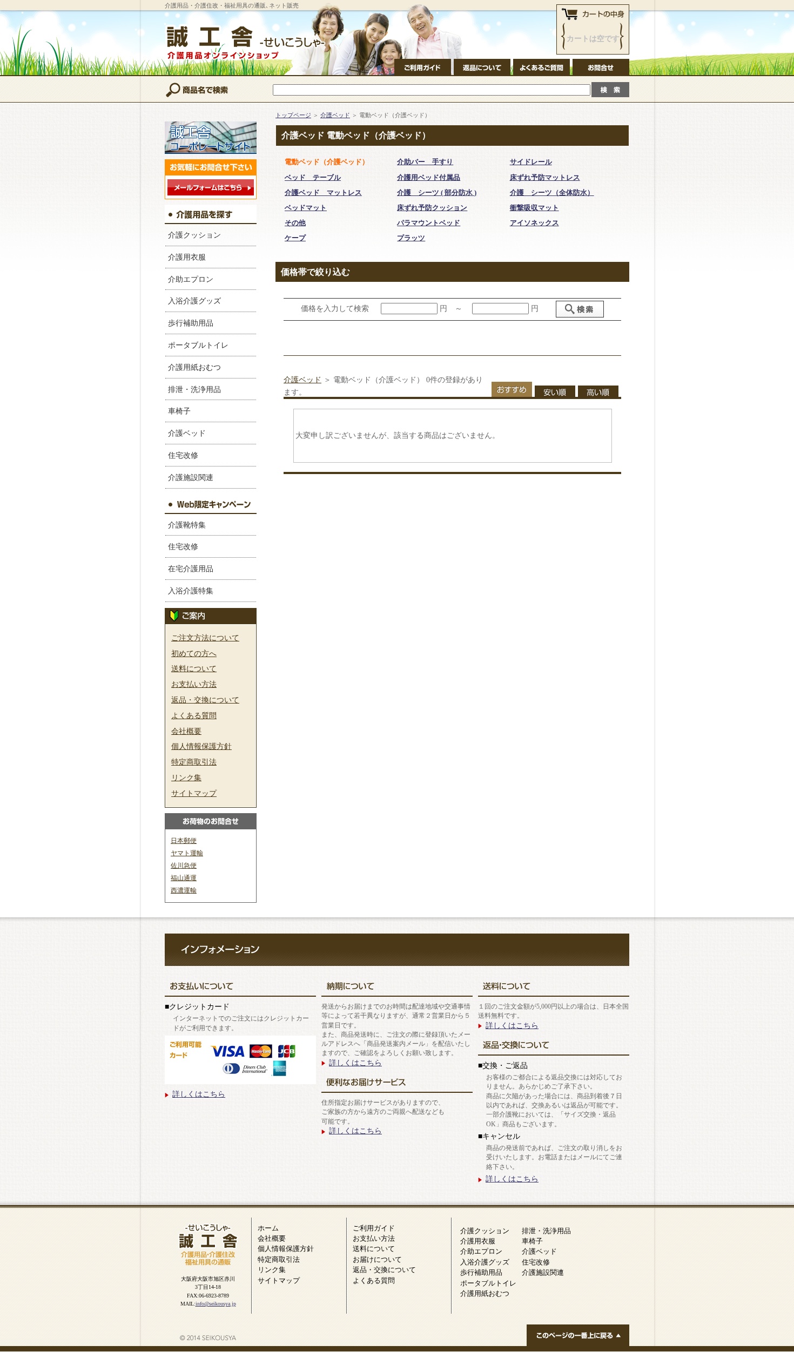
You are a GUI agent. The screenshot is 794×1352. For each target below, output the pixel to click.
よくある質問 (194, 715)
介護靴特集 (187, 524)
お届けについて (377, 1259)
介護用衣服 (187, 257)
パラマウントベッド (428, 223)
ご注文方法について (205, 637)
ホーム (268, 1228)
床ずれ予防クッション (432, 208)
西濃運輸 (184, 890)
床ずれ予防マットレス (545, 177)
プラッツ (411, 238)
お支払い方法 (194, 684)
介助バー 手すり (425, 162)
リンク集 (186, 777)
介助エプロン (190, 279)
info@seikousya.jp (216, 1304)
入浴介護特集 (190, 590)
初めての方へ (194, 653)
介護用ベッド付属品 (428, 177)
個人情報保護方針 (201, 746)
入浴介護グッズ (194, 300)
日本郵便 (184, 840)
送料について (194, 668)
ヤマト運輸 (187, 853)
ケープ (295, 238)
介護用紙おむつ (194, 367)
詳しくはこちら (198, 1094)
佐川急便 (184, 865)
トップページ (293, 115)
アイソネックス (534, 223)
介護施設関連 (190, 477)
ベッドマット (306, 208)
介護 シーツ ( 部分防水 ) (436, 192)
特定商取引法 (194, 762)
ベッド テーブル (313, 177)
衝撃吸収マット (534, 208)
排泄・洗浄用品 (194, 389)
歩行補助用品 (190, 323)
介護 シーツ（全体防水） (552, 192)
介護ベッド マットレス (323, 192)
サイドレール (531, 162)
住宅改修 (183, 455)
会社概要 (186, 731)
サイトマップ (194, 793)
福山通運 (184, 878)
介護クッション (194, 235)
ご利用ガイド (374, 1228)
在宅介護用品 (190, 568)
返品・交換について (205, 699)
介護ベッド (187, 433)
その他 (295, 223)
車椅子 (179, 411)
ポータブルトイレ (198, 345)
